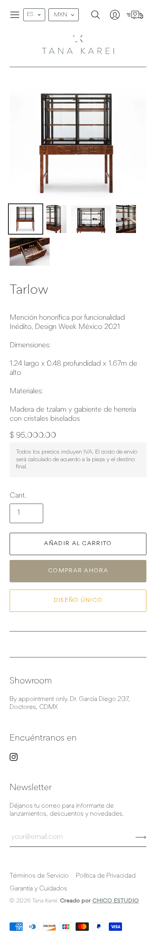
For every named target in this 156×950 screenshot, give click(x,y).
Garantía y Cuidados (38, 889)
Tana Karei (44, 901)
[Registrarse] (141, 837)
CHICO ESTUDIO (115, 901)
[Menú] (14, 14)
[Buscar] (95, 14)
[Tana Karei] (78, 44)
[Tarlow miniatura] (26, 219)
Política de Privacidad (106, 876)
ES (30, 14)
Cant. (18, 496)
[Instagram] (14, 759)
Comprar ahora (78, 571)
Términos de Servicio (39, 876)
